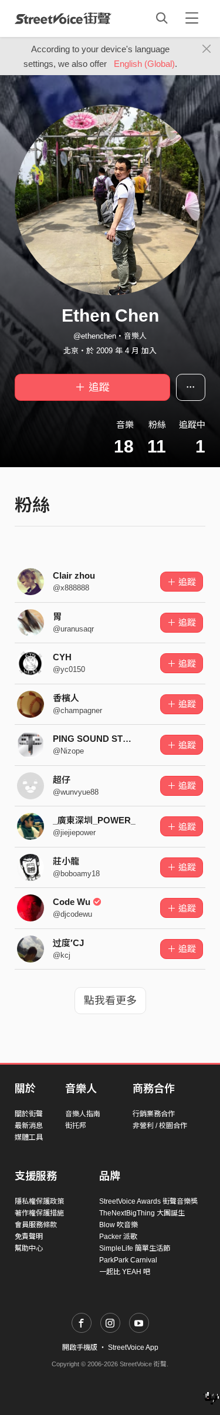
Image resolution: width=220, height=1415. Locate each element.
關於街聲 (29, 1114)
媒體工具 (29, 1137)
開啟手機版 (79, 1347)
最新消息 (29, 1126)
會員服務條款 (36, 1225)
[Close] (207, 49)
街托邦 (75, 1126)
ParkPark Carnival (128, 1260)
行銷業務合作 (154, 1114)
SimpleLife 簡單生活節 (134, 1248)
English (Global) (144, 64)
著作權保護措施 (39, 1213)
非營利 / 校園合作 (160, 1126)
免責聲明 (29, 1236)
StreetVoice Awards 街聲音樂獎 (148, 1201)
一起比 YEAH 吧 (124, 1272)
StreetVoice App (133, 1347)
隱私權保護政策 (39, 1201)
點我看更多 (110, 1001)
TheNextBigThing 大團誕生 (142, 1213)
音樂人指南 (82, 1114)
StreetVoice (63, 18)
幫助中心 (29, 1248)
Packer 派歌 (118, 1236)
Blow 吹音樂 (118, 1225)
